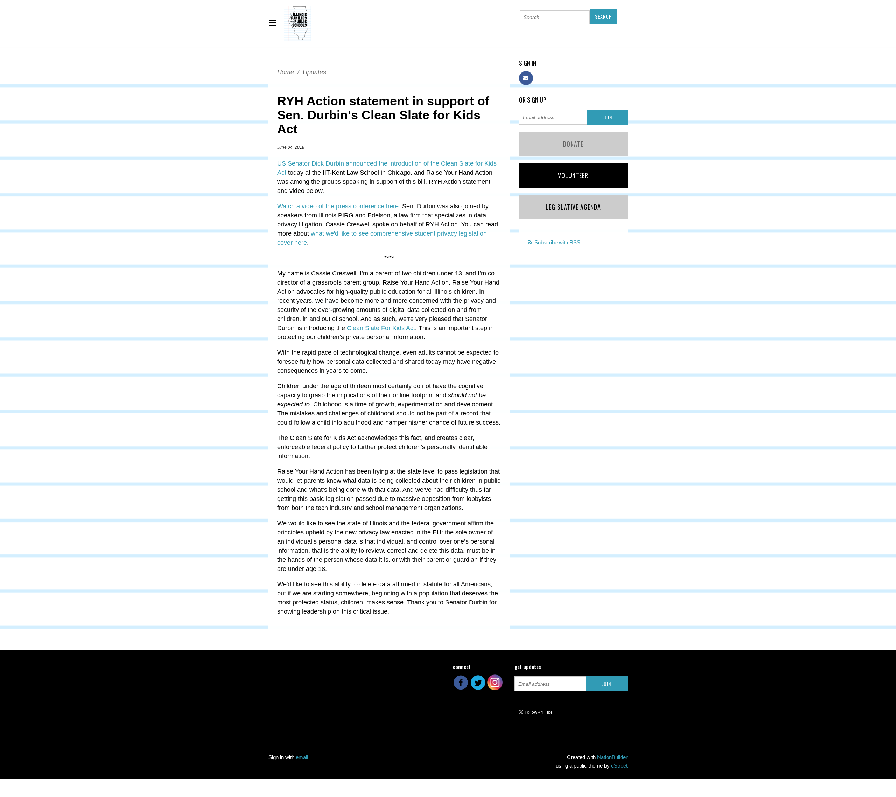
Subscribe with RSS (557, 242)
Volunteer (573, 175)
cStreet (619, 766)
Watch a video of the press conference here (338, 206)
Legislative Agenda (573, 206)
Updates (314, 72)
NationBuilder (612, 757)
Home (285, 72)
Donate (573, 143)
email (302, 757)
